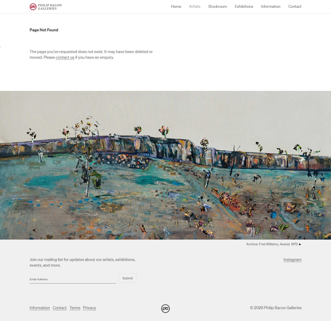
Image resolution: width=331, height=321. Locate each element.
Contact (295, 6)
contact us (65, 57)
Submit (127, 278)
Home (176, 6)
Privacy (89, 307)
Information (270, 6)
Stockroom (217, 6)
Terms (74, 307)
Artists (194, 6)
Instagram (293, 259)
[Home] (46, 6)
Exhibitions (244, 6)
